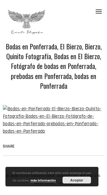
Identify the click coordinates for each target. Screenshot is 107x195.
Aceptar (76, 180)
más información (43, 180)
